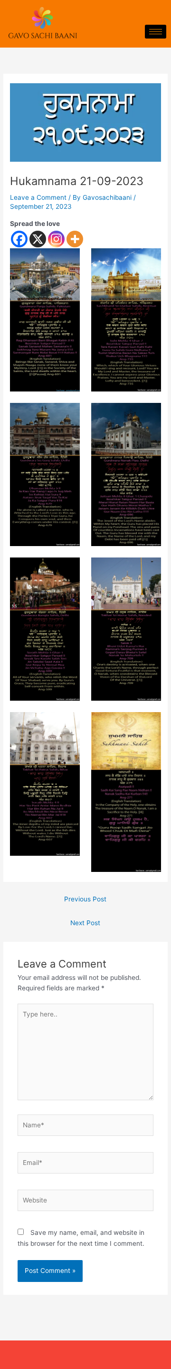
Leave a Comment (38, 197)
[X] (37, 239)
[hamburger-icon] (155, 32)
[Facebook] (19, 239)
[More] (74, 239)
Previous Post (85, 899)
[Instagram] (56, 239)
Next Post (85, 923)
